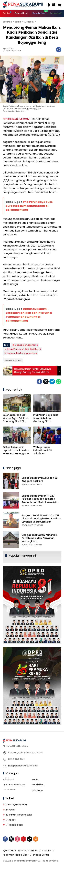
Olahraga (37, 790)
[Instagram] (17, 839)
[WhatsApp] (58, 381)
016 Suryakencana (16, 804)
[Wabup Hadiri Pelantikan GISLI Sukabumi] (47, 435)
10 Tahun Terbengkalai (19, 814)
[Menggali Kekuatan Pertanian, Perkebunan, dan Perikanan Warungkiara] (11, 539)
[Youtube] (23, 839)
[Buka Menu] (54, 5)
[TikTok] (29, 839)
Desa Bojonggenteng (26, 344)
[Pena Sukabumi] (23, 4)
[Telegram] (52, 381)
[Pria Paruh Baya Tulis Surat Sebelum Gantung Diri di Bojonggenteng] (47, 403)
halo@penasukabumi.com (23, 765)
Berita (35, 779)
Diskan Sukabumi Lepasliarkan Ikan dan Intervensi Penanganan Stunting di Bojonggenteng (16, 450)
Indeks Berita (41, 854)
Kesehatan (9, 789)
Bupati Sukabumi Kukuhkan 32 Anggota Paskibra (40, 479)
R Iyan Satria (8, 49)
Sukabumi (8, 779)
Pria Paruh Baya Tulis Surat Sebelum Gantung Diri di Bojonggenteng (45, 418)
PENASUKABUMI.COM (16, 119)
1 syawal (10, 809)
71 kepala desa (14, 824)
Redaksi (46, 850)
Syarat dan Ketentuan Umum (20, 850)
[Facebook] (39, 381)
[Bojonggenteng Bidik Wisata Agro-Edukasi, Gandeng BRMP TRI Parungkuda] (17, 403)
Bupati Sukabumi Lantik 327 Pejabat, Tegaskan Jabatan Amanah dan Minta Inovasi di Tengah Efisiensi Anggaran (39, 500)
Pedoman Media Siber (16, 854)
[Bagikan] (58, 49)
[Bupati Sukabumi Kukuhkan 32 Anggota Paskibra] (11, 481)
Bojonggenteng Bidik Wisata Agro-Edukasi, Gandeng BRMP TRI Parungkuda (15, 418)
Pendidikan (38, 784)
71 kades (11, 819)
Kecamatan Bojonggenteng (22, 353)
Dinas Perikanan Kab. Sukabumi (24, 349)
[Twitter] (46, 381)
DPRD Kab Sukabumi (14, 784)
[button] (48, 5)
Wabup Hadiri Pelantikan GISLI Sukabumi (42, 450)
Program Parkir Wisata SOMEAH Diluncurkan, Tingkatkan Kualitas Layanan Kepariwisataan (41, 518)
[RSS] (35, 839)
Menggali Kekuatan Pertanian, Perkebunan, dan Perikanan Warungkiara (39, 538)
